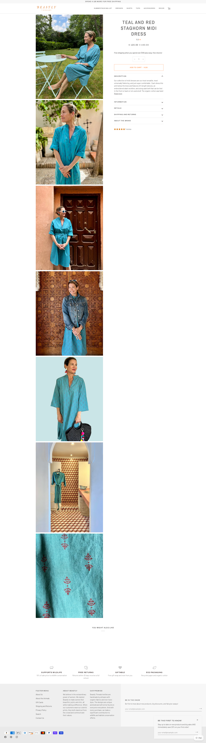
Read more (118, 94)
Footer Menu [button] (42, 691)
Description (120, 76)
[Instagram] (17, 737)
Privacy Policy (41, 710)
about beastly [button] (70, 691)
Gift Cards (39, 702)
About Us (39, 694)
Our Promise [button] (96, 691)
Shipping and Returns (125, 114)
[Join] (196, 732)
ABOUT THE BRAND (122, 121)
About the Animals (42, 698)
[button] (103, 8)
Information (120, 102)
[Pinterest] (11, 737)
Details (117, 108)
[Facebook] (5, 737)
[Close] (198, 720)
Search (38, 714)
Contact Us (40, 718)
